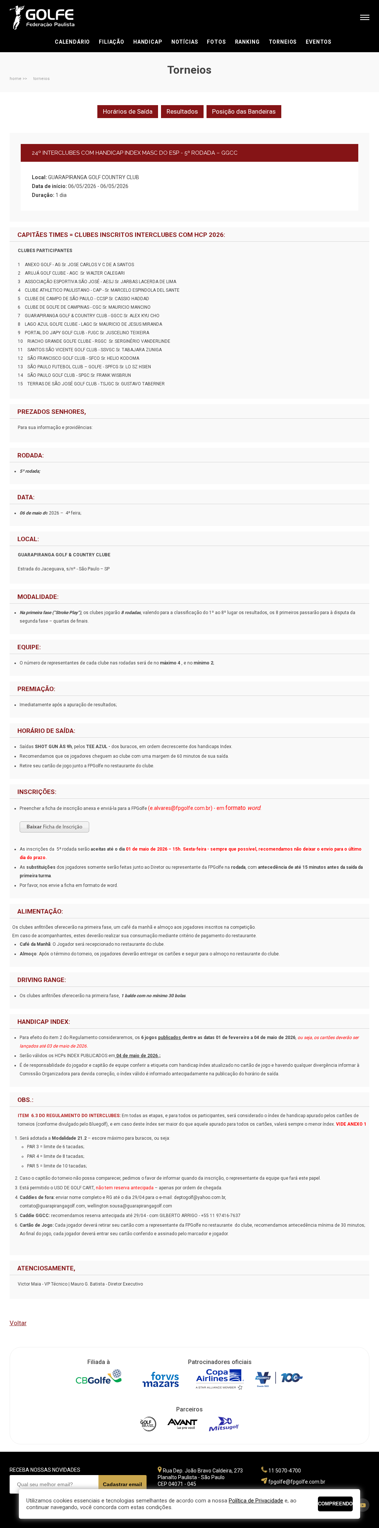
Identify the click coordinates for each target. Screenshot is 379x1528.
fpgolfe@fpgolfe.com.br (296, 1482)
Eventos (319, 42)
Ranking (247, 42)
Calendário (72, 42)
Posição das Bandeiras (244, 111)
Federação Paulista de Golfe (49, 18)
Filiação (111, 42)
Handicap (147, 42)
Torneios (283, 42)
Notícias (184, 42)
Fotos (216, 42)
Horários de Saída (127, 111)
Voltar (18, 1323)
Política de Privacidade (256, 1500)
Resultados (182, 111)
